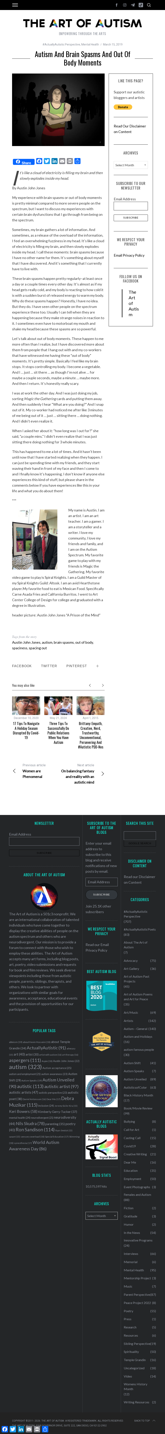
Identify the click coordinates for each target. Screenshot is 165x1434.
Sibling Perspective (137, 1343)
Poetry (128, 1311)
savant (14, 1136)
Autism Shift (132, 1063)
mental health (19, 1117)
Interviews (131, 1254)
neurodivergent (42, 1117)
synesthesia (23, 1143)
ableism (15, 1042)
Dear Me (53, 1099)
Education (131, 1170)
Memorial (130, 1262)
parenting (55, 1124)
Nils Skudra (30, 1123)
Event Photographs (137, 1187)
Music (128, 1286)
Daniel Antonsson (34, 1099)
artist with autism (50, 1054)
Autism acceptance (56, 1068)
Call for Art (131, 1129)
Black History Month (138, 1095)
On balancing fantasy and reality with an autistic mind (77, 773)
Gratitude (130, 1216)
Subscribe (101, 894)
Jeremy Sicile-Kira (66, 1105)
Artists (128, 1021)
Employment (132, 1179)
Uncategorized (134, 1368)
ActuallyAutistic (46, 1047)
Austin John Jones (26, 642)
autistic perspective (53, 1092)
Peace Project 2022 (137, 1303)
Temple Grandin (135, 1360)
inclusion (46, 1105)
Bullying (129, 1121)
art (19, 1054)
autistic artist (61, 1086)
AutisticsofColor (135, 1087)
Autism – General (135, 1029)
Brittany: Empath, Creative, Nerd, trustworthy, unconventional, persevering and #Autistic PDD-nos (90, 735)
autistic (30, 1086)
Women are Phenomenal (34, 771)
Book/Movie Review (138, 1108)
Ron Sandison (35, 1129)
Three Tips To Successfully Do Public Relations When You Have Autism (58, 733)
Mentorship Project (137, 1278)
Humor (129, 1224)
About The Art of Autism (135, 944)
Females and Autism (137, 1194)
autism (47, 642)
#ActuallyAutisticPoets (140, 929)
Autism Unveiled (135, 1079)
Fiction (128, 1208)
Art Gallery (131, 968)
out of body (84, 642)
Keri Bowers (23, 1111)
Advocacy (131, 960)
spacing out (38, 648)
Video (128, 1376)
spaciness (19, 648)
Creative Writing (135, 1154)
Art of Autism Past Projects (136, 978)
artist (32, 1054)
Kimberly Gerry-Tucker (57, 1111)
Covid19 (130, 1146)
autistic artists (23, 1092)
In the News (132, 1232)
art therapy (70, 1054)
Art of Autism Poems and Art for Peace (138, 996)
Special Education (57, 1136)
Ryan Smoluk (63, 1130)
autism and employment (25, 1074)
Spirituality (131, 1351)
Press (127, 1319)
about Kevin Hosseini (37, 1042)
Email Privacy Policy (129, 255)
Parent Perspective (137, 1294)
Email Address (125, 199)
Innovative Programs (138, 1240)
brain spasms (64, 642)
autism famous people (139, 1049)
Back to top (142, 1420)
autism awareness (54, 1074)
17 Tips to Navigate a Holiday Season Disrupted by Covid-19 (26, 730)
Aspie (47, 1061)
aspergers (25, 1060)
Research (130, 1327)
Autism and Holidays (138, 1036)
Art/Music (131, 1012)
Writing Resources (136, 1402)
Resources (131, 1335)
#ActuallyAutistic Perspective (61, 44)
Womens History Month (135, 1386)
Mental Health (90, 44)
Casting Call (132, 1138)
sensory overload (32, 1136)
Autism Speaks (31, 1080)
